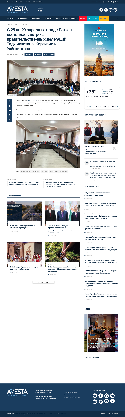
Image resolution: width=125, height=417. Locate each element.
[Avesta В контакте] (112, 395)
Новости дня (49, 54)
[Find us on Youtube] (110, 10)
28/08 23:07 (88, 209)
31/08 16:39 (14, 231)
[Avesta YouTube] (95, 395)
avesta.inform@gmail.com (72, 397)
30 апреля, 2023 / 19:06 (15, 54)
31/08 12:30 (88, 266)
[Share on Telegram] (9, 106)
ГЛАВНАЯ (28, 2)
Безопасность (36, 19)
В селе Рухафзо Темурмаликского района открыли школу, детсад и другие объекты (100, 295)
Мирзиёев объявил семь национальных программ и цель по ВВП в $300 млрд (100, 204)
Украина (103, 19)
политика (44, 171)
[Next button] (117, 333)
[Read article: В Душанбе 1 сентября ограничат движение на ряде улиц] (24, 213)
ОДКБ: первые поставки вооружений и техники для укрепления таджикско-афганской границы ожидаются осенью (104, 175)
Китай (82, 19)
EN (115, 2)
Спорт (73, 19)
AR (112, 2)
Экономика (22, 19)
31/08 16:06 (52, 235)
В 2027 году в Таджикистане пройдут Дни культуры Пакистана (24, 268)
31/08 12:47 (88, 243)
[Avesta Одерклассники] (112, 401)
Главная (9, 24)
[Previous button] (85, 333)
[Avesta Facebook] (100, 395)
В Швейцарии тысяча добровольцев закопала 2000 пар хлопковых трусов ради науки (62, 269)
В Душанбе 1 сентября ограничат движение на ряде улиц (22, 226)
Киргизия (36, 171)
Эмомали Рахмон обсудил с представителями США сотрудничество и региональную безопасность (61, 228)
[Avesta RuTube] (95, 401)
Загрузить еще (43, 282)
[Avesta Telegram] (106, 401)
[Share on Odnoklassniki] (9, 115)
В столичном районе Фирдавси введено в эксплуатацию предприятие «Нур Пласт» (100, 261)
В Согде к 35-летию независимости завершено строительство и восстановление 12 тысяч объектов (102, 164)
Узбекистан (92, 19)
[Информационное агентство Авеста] (17, 10)
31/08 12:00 (88, 300)
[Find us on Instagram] (106, 10)
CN (109, 2)
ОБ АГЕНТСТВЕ (37, 2)
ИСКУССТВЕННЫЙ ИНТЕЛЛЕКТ (95, 2)
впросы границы (26, 171)
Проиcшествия (62, 19)
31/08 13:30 (52, 274)
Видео (92, 337)
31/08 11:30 (88, 276)
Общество (49, 19)
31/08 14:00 (14, 272)
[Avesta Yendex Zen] (100, 401)
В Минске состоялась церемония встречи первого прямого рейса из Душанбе (100, 272)
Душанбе (40, 8)
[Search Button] (117, 18)
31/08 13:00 (88, 289)
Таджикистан (54, 171)
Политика (11, 19)
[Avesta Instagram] (106, 395)
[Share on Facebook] (9, 101)
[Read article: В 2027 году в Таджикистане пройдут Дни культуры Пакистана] (24, 254)
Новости (16, 24)
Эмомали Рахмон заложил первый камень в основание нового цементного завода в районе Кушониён (95, 150)
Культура (12, 264)
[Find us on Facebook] (101, 10)
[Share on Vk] (9, 110)
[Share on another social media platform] (9, 120)
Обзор (50, 264)
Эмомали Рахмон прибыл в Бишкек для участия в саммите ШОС (100, 238)
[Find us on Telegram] (115, 10)
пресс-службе (32, 100)
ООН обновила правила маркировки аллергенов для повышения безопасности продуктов (101, 283)
